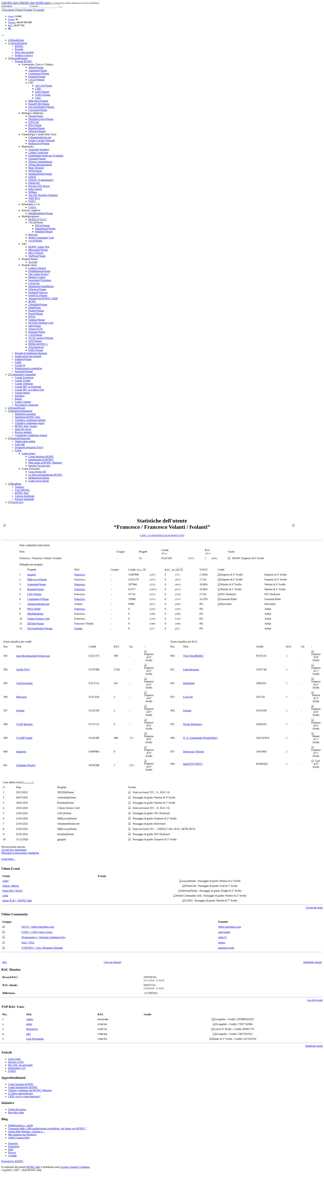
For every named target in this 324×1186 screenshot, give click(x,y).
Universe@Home (37, 110)
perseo (221, 942)
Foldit (18, 362)
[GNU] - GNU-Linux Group (36, 932)
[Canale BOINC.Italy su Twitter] (27, 9)
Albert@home (36, 67)
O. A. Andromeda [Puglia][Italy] (200, 737)
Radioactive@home (38, 143)
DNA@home (42, 225)
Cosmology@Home (38, 599)
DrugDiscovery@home (40, 119)
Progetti (19, 49)
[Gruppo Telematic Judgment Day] (3, 937)
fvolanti (78, 628)
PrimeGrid (33, 183)
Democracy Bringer (193, 751)
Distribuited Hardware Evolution (45, 155)
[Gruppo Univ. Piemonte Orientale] (3, 948)
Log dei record (315, 1000)
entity (29, 1024)
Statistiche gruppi (312, 962)
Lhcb (38, 97)
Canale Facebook (24, 377)
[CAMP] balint (24, 737)
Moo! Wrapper (36, 167)
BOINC (19, 46)
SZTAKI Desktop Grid (40, 322)
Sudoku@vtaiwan (38, 292)
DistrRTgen (34, 307)
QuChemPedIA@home (39, 628)
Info (4, 962)
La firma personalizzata (20, 1093)
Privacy (12, 1152)
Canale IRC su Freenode (28, 386)
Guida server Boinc (38, 480)
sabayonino (224, 932)
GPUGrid (33, 122)
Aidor (5, 880)
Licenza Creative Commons (75, 1167)
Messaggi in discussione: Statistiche (20, 852)
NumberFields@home (40, 173)
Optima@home (36, 319)
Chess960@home (37, 304)
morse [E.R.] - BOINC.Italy (17, 900)
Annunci (19, 487)
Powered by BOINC (12, 1161)
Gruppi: (11, 19)
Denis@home (35, 116)
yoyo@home (35, 240)
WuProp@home (37, 255)
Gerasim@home (37, 158)
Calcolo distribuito (24, 496)
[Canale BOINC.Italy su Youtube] (18, 9)
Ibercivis (32, 234)
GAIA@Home (36, 79)
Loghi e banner (23, 401)
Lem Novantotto (35, 1038)
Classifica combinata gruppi (29, 423)
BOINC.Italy (22, 493)
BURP (32, 301)
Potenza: (12, 22)
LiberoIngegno (191, 669)
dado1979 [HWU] (193, 763)
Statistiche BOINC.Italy (27, 417)
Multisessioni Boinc (38, 477)
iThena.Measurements (40, 164)
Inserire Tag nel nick (39, 465)
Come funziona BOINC (41, 456)
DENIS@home (35, 623)
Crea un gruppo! (112, 962)
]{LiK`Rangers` (24, 724)
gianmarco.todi (226, 947)
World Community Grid (41, 237)
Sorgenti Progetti (24, 371)
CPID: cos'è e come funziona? (24, 1096)
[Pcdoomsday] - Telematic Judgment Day (43, 937)
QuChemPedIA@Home (41, 107)
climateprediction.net (38, 604)
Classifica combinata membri (30, 420)
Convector (33, 283)
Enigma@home (36, 331)
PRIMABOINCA (38, 344)
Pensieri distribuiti (24, 499)
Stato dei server (23, 429)
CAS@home (35, 335)
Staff (10, 1149)
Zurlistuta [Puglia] (25, 765)
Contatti (12, 1155)
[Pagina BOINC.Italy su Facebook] (8, 9)
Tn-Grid (32, 262)
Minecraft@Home (38, 249)
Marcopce (21, 696)
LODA (32, 207)
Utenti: (11, 16)
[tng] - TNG (27, 942)
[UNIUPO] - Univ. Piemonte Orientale (42, 947)
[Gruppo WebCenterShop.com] (3, 927)
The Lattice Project (38, 274)
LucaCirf (188, 696)
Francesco (79, 574)
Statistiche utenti (314, 1045)
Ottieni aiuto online (25, 441)
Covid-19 (20, 365)
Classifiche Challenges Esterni (31, 435)
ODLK (32, 176)
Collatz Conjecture (38, 152)
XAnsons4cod (36, 347)
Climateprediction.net (39, 137)
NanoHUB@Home (38, 104)
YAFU (32, 201)
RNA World (34, 125)
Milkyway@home (37, 579)
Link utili (20, 444)
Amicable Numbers (38, 149)
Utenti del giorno (17, 1109)
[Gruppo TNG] (3, 942)
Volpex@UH (35, 328)
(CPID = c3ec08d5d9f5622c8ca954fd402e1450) (162, 535)
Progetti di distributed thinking (31, 353)
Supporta (13, 1143)
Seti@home (34, 325)
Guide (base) (28, 453)
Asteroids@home (37, 70)
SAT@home (35, 341)
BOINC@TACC (37, 219)
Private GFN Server (39, 186)
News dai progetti (24, 52)
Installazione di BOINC (41, 459)
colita (5, 895)
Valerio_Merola (10, 885)
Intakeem (21, 751)
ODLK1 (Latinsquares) (40, 179)
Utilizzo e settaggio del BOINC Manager (30, 1090)
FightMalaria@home (39, 271)
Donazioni (13, 1146)
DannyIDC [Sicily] (12, 890)
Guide (18, 450)
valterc (29, 1019)
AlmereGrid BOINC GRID (43, 298)
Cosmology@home (38, 73)
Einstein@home (36, 76)
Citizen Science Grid (38, 618)
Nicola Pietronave (192, 724)
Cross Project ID (37, 471)
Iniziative (20, 395)
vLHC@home (42, 94)
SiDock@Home (37, 131)
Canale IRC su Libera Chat (29, 389)
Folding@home (23, 359)
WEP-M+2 (34, 198)
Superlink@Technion (39, 280)
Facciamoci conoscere (26, 404)
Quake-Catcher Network (41, 140)
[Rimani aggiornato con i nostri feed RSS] (38, 9)
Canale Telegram (24, 383)
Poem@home (35, 313)
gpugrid (31, 574)
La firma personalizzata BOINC (45, 474)
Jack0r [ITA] (23, 669)
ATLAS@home (43, 85)
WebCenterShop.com (229, 926)
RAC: (10, 25)
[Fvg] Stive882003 (193, 655)
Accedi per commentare (14, 849)
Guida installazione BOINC (23, 1087)
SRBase (32, 192)
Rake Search (35, 189)
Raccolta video (16, 1112)
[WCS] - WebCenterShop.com (37, 926)
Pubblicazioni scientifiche (28, 368)
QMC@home (35, 350)
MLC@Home (35, 252)
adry (28, 1033)
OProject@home (37, 289)
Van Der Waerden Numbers (43, 195)
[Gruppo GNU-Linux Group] (3, 932)
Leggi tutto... (8, 859)
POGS (31, 316)
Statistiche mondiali (25, 414)
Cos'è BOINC (22, 490)
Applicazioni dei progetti (28, 356)
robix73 (222, 937)
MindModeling (35, 613)
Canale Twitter (23, 380)
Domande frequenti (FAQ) (29, 447)
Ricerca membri (23, 432)
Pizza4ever (32, 1029)
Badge (18, 398)
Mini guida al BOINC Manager (45, 462)
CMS (38, 88)
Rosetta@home (36, 128)
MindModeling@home (40, 213)
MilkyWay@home (38, 100)
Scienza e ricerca (24, 55)
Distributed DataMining (41, 286)
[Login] (61, 6)
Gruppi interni (22, 392)
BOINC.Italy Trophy (26, 426)
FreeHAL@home (37, 295)
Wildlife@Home (44, 231)
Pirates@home (36, 310)
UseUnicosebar (24, 683)
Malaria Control (36, 277)
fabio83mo (189, 683)
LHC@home (42, 91)
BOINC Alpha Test (38, 246)
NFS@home (35, 170)
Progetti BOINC (23, 61)
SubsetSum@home (45, 228)
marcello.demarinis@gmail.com (33, 655)
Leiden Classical (37, 268)
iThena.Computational (40, 161)
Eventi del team (314, 907)
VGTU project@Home (40, 338)
